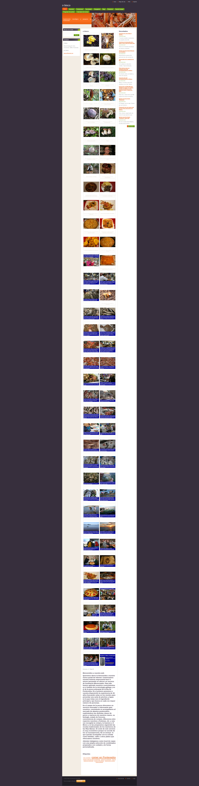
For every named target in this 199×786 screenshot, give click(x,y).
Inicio (115, 1)
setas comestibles (87, 757)
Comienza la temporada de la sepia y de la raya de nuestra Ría (127, 43)
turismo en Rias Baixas (99, 760)
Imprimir (135, 1)
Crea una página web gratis (70, 781)
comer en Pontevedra (104, 757)
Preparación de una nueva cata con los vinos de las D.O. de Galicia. (126, 108)
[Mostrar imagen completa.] (91, 260)
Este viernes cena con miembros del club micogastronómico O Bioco (125, 69)
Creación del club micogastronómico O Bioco (125, 78)
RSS (129, 1)
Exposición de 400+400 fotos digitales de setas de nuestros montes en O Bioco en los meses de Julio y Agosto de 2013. (126, 89)
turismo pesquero (99, 762)
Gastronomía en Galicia (110, 760)
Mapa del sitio (122, 1)
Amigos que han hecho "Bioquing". (124, 99)
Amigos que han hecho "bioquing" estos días (124, 118)
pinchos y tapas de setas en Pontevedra (91, 759)
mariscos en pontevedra (106, 759)
